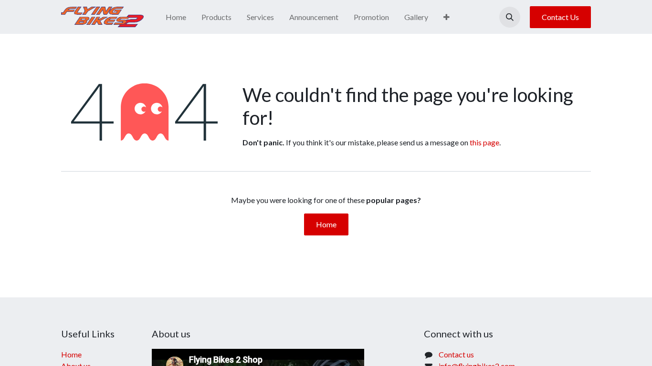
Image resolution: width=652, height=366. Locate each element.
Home (326, 224)
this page (484, 142)
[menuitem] (176, 17)
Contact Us (560, 16)
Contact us (456, 354)
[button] (509, 17)
